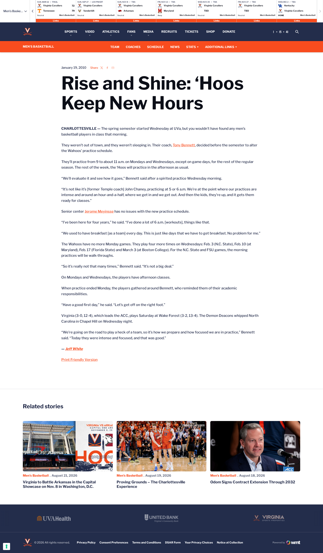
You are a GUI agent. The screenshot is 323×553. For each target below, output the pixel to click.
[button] (33, 11)
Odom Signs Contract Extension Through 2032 (252, 482)
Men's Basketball (36, 475)
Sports (70, 31)
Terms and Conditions (146, 542)
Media (148, 31)
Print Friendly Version (79, 360)
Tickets (191, 31)
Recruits (169, 31)
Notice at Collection (230, 542)
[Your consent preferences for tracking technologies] (6, 546)
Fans (131, 31)
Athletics (110, 31)
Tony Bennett (184, 145)
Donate (229, 31)
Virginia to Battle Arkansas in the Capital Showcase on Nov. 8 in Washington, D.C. (59, 484)
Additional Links (219, 47)
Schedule (155, 47)
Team (114, 47)
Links (56, 20)
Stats (191, 47)
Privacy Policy (86, 542)
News (175, 47)
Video (89, 31)
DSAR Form (173, 542)
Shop (210, 31)
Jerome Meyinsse (99, 211)
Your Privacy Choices (199, 542)
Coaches (133, 47)
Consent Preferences (113, 542)
